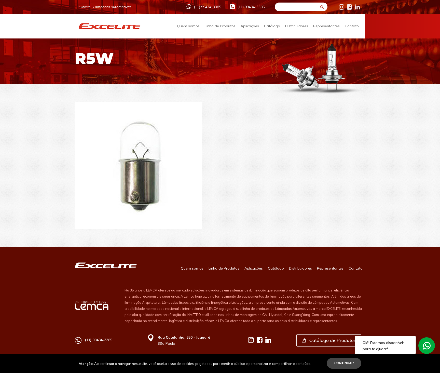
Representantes (326, 26)
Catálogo (272, 26)
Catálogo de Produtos (332, 340)
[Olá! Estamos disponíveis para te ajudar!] (426, 345)
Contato (352, 26)
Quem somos (188, 26)
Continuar (344, 363)
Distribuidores (296, 26)
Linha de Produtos (220, 26)
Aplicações (250, 26)
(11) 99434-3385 (207, 7)
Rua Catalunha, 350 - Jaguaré (184, 337)
